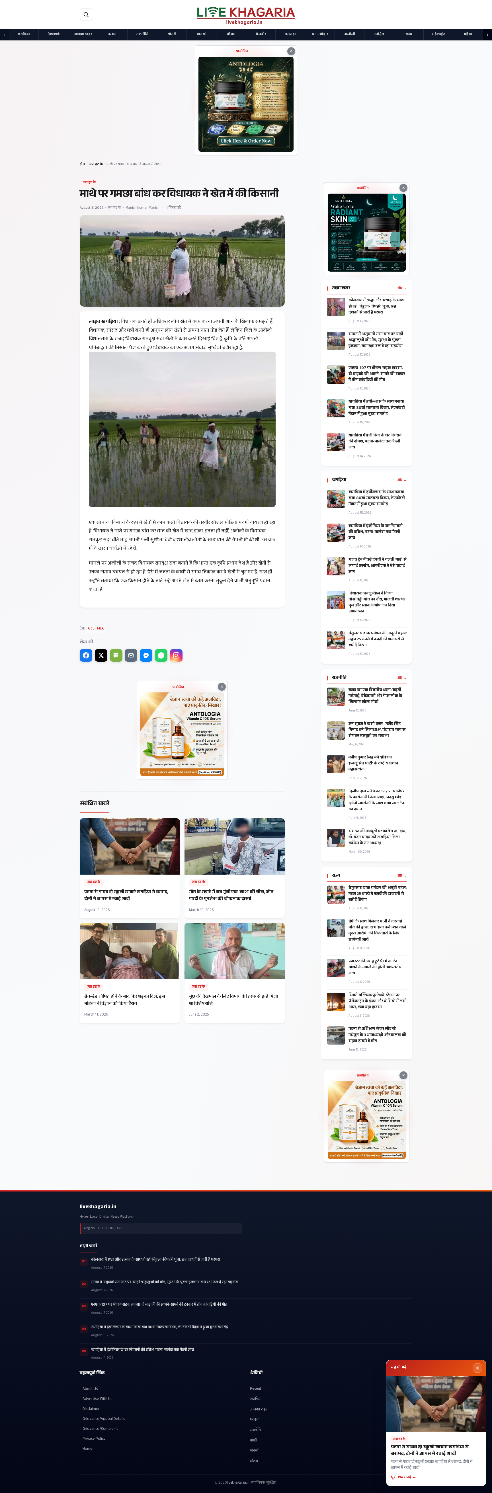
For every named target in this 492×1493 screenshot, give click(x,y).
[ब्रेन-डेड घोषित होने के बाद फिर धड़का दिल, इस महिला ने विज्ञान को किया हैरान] (130, 973)
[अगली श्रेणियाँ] (487, 34)
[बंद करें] (477, 1368)
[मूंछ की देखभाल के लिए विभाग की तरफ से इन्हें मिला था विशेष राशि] (234, 973)
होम (82, 164)
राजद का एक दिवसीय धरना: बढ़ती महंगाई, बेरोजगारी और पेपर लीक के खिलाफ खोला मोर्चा (375, 697)
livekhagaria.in (98, 1207)
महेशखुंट (438, 34)
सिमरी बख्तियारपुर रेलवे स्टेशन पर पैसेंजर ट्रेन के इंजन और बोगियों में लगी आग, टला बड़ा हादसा (377, 1002)
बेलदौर (261, 34)
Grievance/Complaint (100, 1429)
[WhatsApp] (161, 655)
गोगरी (172, 34)
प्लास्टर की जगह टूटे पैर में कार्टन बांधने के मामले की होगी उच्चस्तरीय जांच (374, 968)
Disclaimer (91, 1409)
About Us (90, 1389)
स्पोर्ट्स (379, 34)
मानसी (201, 34)
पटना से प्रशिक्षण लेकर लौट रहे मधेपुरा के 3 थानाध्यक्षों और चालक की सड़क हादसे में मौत (377, 1035)
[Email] (131, 655)
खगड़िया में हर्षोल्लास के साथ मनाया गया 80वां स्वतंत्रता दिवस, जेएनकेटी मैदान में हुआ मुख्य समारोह (376, 408)
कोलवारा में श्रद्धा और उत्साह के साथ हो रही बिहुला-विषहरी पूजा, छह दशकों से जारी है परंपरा (376, 307)
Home (88, 1449)
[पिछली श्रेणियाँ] (4, 34)
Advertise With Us (97, 1399)
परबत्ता (113, 34)
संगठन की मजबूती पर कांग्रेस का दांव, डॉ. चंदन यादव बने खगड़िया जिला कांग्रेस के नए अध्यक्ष (377, 838)
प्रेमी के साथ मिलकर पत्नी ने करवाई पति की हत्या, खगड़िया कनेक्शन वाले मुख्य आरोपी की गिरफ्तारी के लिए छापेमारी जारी (377, 931)
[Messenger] (146, 655)
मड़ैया (468, 34)
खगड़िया (24, 34)
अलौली (349, 34)
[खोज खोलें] (86, 14)
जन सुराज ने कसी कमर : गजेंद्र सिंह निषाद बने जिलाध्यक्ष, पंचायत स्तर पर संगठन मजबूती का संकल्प (376, 730)
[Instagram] (176, 655)
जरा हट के (96, 164)
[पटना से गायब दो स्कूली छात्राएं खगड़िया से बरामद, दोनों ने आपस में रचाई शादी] (130, 868)
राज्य (408, 34)
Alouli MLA (96, 629)
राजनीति (142, 34)
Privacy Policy (94, 1439)
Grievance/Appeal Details (104, 1419)
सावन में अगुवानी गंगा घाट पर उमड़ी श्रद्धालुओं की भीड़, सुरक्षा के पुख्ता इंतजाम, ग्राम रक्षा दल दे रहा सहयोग (375, 341)
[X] (101, 655)
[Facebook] (86, 655)
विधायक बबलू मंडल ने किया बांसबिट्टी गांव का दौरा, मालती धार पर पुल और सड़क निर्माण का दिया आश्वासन (376, 603)
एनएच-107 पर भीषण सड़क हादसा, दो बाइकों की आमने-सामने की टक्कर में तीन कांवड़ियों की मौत (376, 374)
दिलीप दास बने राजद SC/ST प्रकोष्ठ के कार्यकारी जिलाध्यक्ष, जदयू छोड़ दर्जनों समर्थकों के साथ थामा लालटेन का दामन (376, 801)
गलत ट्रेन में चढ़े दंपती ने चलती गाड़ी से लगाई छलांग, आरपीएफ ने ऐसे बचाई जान (377, 566)
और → (402, 289)
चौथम (231, 34)
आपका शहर (83, 34)
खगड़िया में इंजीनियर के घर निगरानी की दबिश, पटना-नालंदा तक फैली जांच (375, 442)
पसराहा (290, 34)
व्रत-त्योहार (320, 34)
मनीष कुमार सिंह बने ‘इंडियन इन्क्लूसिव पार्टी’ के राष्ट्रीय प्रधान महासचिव (373, 764)
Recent (54, 34)
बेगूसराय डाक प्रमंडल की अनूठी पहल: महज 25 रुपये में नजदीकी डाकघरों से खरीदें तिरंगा (377, 640)
